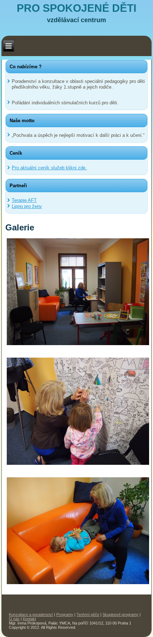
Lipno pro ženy (27, 206)
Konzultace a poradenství (31, 614)
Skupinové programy (120, 614)
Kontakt (29, 619)
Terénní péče (87, 614)
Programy (64, 614)
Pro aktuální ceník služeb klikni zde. (49, 167)
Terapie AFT (24, 200)
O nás (14, 619)
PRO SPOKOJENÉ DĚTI (76, 8)
